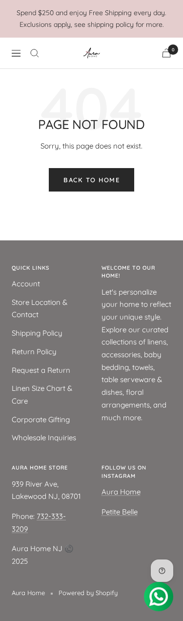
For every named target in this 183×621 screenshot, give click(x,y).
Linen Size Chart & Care (42, 395)
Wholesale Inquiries (44, 437)
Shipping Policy (37, 333)
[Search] (34, 53)
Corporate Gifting (41, 419)
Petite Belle (120, 511)
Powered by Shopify (88, 593)
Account (26, 283)
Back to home (91, 180)
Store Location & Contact (39, 309)
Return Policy (34, 351)
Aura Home (121, 491)
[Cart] (166, 53)
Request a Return (41, 370)
